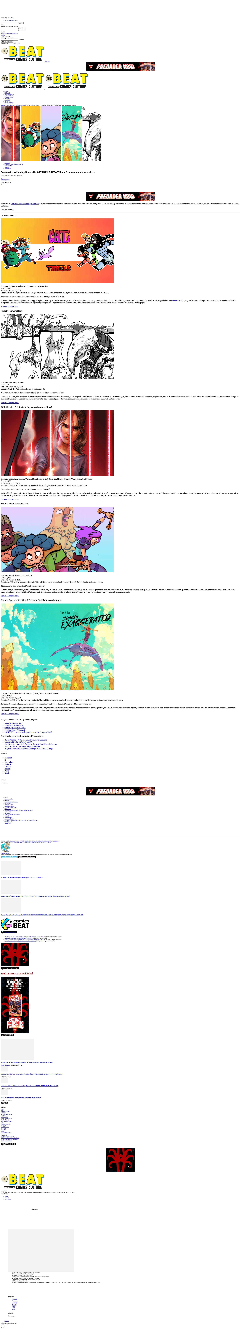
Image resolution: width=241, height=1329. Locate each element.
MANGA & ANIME (9, 94)
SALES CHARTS (9, 97)
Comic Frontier (8, 1114)
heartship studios (9, 806)
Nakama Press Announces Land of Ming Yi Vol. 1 (18, 938)
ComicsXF (3, 1115)
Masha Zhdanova (5, 1065)
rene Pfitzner (8, 817)
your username (22, 28)
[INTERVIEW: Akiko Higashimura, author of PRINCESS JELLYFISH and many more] (17, 1059)
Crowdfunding (8, 165)
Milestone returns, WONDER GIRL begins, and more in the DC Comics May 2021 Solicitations (34, 841)
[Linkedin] (24, 187)
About (6, 1196)
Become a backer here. (10, 306)
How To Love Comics (6, 1121)
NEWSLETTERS (9, 103)
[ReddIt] (31, 187)
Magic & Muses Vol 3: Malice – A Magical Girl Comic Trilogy (29, 748)
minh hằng (8, 811)
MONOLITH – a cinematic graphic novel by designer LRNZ (28, 732)
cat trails (7, 800)
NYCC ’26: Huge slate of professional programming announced (21, 1098)
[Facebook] (4, 187)
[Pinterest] (17, 187)
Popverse (3, 1125)
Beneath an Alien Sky (13, 723)
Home (2, 105)
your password (22, 30)
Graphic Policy (5, 1120)
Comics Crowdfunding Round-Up (19, 105)
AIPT (2, 1110)
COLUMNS (7, 100)
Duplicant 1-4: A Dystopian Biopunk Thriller (22, 746)
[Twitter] (11, 187)
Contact (7, 1198)
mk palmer (7, 813)
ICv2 (2, 1122)
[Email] (38, 187)
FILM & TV (7, 93)
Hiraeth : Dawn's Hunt (11, 807)
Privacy (3, 35)
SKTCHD (3, 1129)
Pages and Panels (5, 1124)
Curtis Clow (8, 803)
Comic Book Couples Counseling (9, 1139)
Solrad (2, 1131)
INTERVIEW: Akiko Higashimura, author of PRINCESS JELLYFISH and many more (27, 1062)
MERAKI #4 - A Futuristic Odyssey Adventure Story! (19, 810)
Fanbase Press (4, 1117)
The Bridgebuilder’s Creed (15, 728)
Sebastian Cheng (9, 819)
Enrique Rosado (9, 804)
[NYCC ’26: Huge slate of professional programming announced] (4, 1094)
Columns (6, 105)
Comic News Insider (6, 1140)
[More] (51, 187)
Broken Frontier (5, 1111)
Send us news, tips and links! (17, 973)
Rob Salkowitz (5, 1127)
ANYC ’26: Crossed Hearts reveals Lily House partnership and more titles (24, 936)
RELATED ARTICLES (9, 857)
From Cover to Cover (6, 1118)
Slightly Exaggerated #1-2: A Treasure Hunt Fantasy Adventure (21, 820)
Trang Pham (8, 823)
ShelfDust (3, 1128)
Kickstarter (8, 168)
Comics (7, 167)
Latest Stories (11, 932)
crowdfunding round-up (25, 204)
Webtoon (174, 300)
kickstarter (8, 809)
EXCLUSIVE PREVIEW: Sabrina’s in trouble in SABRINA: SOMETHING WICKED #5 (29, 842)
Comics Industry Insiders (7, 1136)
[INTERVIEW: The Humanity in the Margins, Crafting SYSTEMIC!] (11, 874)
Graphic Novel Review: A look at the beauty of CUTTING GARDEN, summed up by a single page (31, 1074)
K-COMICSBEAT (9, 95)
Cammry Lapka (9, 799)
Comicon (3, 1112)
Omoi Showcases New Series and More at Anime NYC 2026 (20, 941)
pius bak (7, 816)
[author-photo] (5, 852)
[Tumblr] (44, 187)
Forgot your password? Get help (9, 33)
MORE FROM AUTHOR (27, 857)
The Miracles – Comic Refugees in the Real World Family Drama (31, 744)
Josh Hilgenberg (5, 179)
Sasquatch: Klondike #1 (14, 726)
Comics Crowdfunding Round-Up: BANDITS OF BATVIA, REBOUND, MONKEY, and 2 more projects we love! (35, 896)
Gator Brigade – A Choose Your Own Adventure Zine (26, 740)
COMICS (7, 91)
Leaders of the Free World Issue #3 (19, 742)
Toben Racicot (8, 821)
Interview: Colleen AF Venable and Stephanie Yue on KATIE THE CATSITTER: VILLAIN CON (29, 1086)
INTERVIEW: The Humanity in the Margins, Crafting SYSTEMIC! (22, 877)
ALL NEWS (7, 101)
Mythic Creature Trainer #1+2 (12, 814)
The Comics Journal (6, 1132)
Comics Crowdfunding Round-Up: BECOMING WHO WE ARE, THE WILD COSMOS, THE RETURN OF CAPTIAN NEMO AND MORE (42, 915)
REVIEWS (7, 98)
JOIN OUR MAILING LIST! (11, 20)
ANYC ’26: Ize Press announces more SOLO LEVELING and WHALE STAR (24, 939)
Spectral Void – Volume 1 (15, 730)
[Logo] (23, 89)
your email (21, 39)
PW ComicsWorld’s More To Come (10, 1138)
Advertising (8, 1199)
